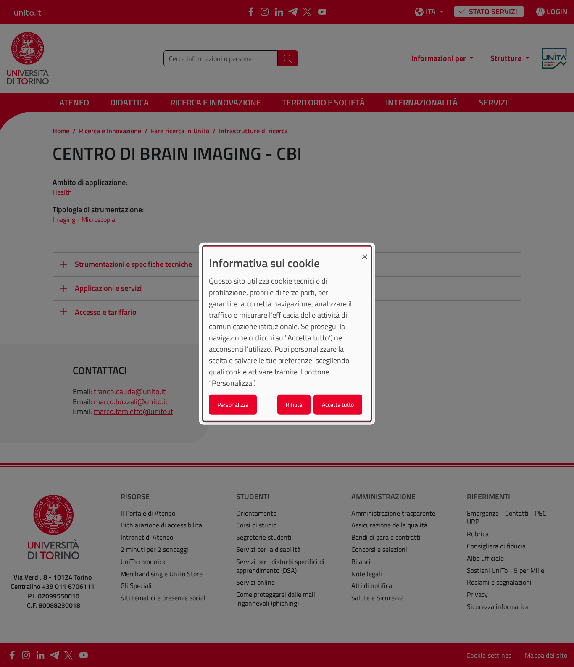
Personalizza (232, 404)
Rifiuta (294, 404)
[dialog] (287, 333)
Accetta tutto (338, 404)
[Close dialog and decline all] (364, 251)
